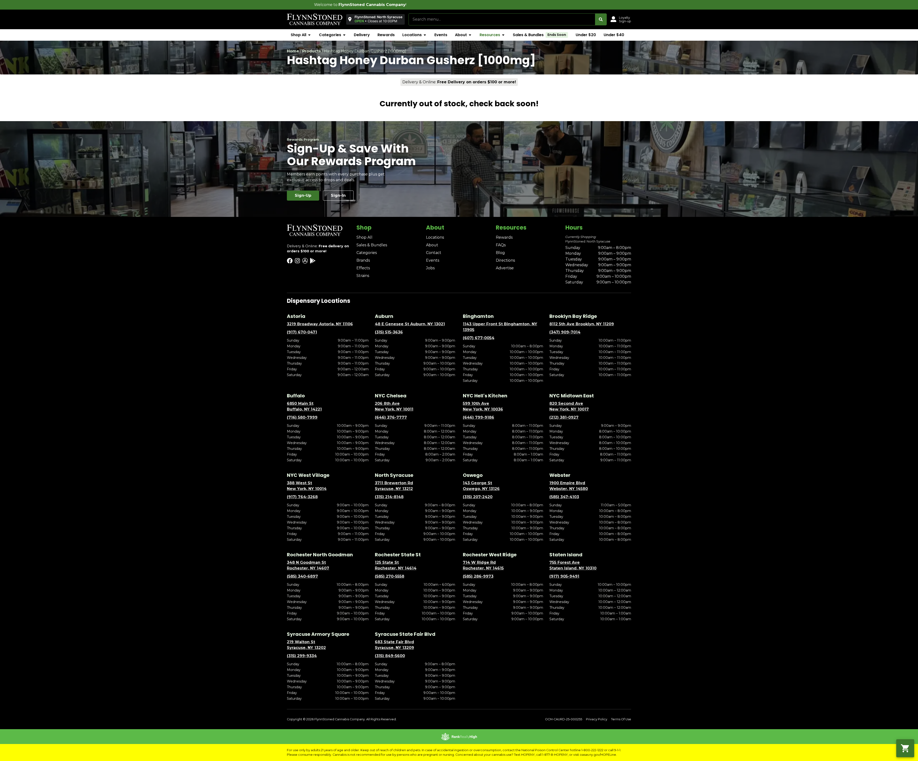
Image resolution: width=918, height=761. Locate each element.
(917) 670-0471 (302, 332)
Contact (433, 252)
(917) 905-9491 (564, 576)
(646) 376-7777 (391, 417)
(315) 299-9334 (302, 656)
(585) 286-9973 (478, 576)
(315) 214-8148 (389, 497)
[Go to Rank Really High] (459, 736)
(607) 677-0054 (478, 338)
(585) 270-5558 (389, 576)
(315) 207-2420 (477, 497)
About (432, 245)
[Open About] (470, 35)
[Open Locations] (425, 35)
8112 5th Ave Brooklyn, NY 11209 (581, 324)
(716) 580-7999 (302, 417)
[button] (375, 19)
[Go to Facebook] (290, 261)
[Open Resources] (503, 35)
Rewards (504, 237)
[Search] (601, 19)
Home (293, 51)
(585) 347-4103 (564, 497)
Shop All (364, 237)
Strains (362, 275)
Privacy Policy (596, 719)
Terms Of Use (621, 719)
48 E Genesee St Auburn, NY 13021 (410, 324)
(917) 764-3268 (302, 497)
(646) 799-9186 (478, 417)
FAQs (501, 245)
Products (311, 51)
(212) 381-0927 (564, 417)
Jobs (430, 268)
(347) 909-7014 (564, 332)
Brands (363, 260)
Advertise (505, 268)
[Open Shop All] (309, 35)
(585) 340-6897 (302, 576)
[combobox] (502, 19)
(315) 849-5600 (390, 656)
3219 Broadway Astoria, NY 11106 (320, 324)
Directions (505, 260)
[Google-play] (313, 261)
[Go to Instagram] (297, 261)
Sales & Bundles (371, 245)
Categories (366, 252)
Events (432, 260)
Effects (363, 268)
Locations (435, 237)
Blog (500, 252)
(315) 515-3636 (389, 332)
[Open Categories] (344, 35)
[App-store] (305, 261)
